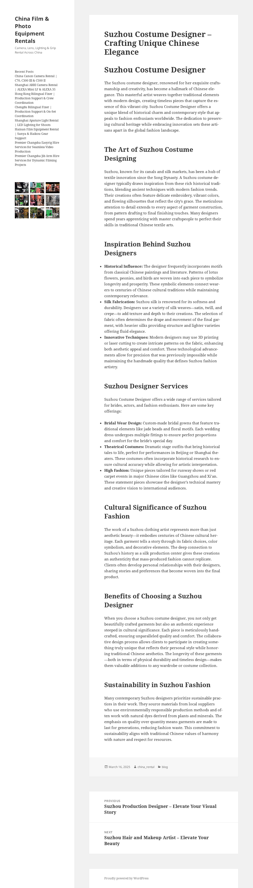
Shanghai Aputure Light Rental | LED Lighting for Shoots (37, 122)
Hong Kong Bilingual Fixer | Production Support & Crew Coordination (35, 98)
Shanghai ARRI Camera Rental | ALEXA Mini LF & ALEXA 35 (36, 87)
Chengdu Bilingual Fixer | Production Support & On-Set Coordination (35, 111)
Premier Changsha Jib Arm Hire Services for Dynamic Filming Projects (37, 160)
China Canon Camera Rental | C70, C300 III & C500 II (36, 78)
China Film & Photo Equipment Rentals (32, 29)
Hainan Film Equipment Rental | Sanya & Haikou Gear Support (37, 133)
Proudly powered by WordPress (126, 878)
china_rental (146, 767)
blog (165, 767)
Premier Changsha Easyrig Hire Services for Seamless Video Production (37, 147)
